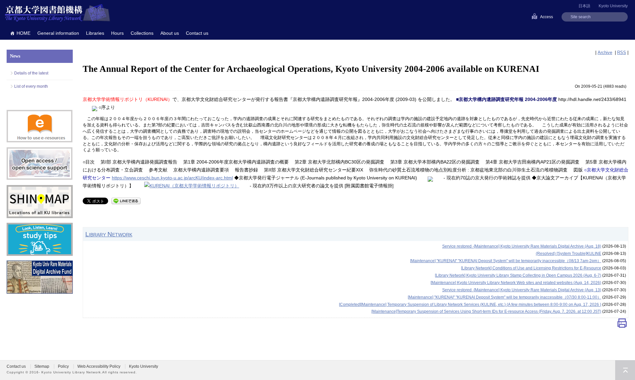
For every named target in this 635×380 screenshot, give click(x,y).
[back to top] (625, 370)
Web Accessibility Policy (98, 366)
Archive (605, 52)
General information (58, 33)
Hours (117, 33)
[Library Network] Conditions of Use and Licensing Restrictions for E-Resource (531, 268)
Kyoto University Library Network (57, 13)
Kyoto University (613, 6)
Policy (63, 366)
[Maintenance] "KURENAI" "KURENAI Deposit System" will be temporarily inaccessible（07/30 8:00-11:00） (504, 297)
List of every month (31, 86)
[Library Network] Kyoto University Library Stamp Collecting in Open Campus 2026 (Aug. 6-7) (518, 275)
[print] (622, 324)
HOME (23, 33)
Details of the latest (31, 73)
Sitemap (41, 366)
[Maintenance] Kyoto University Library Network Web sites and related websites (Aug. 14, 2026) (516, 282)
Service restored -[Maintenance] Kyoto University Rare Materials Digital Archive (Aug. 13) (521, 290)
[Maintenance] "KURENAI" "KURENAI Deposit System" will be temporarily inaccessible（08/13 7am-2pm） (505, 261)
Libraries (95, 33)
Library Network (108, 234)
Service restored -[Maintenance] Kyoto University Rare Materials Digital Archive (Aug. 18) (521, 246)
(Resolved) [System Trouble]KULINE (568, 253)
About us (169, 33)
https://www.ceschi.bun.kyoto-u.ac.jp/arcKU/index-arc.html (172, 177)
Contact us (197, 33)
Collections (142, 33)
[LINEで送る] (126, 200)
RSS (621, 52)
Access (546, 17)
